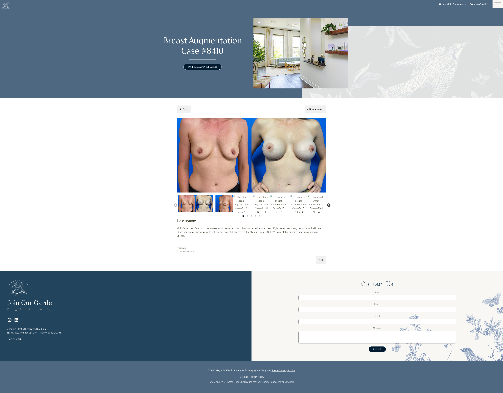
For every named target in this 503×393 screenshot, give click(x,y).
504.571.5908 (14, 339)
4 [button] (255, 216)
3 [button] (251, 216)
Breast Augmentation (185, 251)
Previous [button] (175, 204)
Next (321, 259)
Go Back (183, 109)
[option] (251, 155)
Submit (377, 349)
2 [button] (247, 216)
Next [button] (328, 204)
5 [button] (259, 216)
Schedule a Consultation (202, 67)
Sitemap (244, 376)
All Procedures (314, 109)
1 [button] (243, 216)
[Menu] (498, 4)
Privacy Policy (257, 376)
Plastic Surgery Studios (283, 370)
